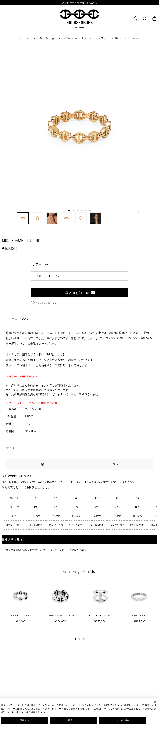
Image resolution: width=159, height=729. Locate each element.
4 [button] (81, 210)
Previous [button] (20, 211)
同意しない (73, 720)
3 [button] (77, 210)
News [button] (135, 38)
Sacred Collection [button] (68, 38)
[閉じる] (154, 702)
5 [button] (85, 210)
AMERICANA (139, 615)
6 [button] (90, 210)
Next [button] (139, 211)
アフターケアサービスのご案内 (79, 2)
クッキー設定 (122, 720)
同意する (24, 720)
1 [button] (69, 210)
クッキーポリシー (16, 712)
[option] (79, 2)
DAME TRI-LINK (20, 615)
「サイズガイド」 (57, 550)
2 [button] (73, 210)
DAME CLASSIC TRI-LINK (60, 615)
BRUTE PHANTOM (100, 615)
